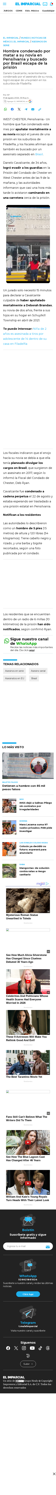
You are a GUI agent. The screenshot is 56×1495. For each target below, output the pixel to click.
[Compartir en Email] (32, 109)
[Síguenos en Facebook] (8, 1348)
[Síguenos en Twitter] (16, 1348)
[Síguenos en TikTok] (40, 1348)
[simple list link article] (28, 767)
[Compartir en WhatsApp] (5, 109)
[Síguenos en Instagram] (24, 1348)
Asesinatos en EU (14, 678)
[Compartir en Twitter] (19, 109)
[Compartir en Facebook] (12, 109)
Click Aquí (28, 1294)
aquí (32, 650)
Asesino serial (38, 670)
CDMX (19, 10)
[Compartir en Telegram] (26, 109)
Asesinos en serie (14, 670)
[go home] (28, 1377)
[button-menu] (4, 4)
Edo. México (32, 10)
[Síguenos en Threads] (48, 1348)
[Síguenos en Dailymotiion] (28, 1356)
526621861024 (27, 1279)
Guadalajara (49, 10)
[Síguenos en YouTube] (32, 1348)
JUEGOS (8, 10)
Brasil (39, 154)
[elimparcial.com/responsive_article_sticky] (54, 1474)
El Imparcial (11, 37)
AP (8, 95)
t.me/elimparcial (28, 1326)
